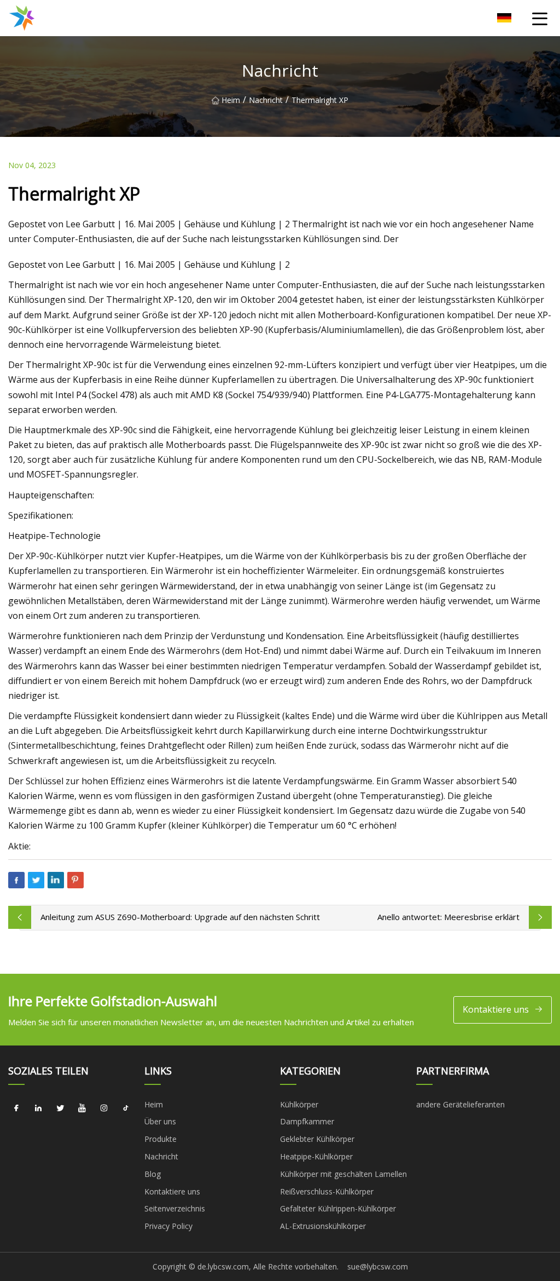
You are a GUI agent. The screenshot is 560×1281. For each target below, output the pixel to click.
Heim (230, 100)
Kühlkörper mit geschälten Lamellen (343, 1174)
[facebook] (16, 1108)
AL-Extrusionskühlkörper (323, 1226)
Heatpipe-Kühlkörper (316, 1156)
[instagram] (104, 1108)
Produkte (160, 1139)
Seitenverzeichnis (174, 1208)
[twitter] (60, 1108)
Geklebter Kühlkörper (317, 1139)
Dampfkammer (307, 1121)
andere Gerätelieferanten (460, 1104)
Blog (152, 1174)
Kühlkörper (299, 1104)
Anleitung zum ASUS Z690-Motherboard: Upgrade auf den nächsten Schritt (180, 916)
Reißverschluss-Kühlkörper (327, 1191)
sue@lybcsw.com (377, 1266)
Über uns (160, 1121)
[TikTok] (126, 1108)
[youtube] (82, 1108)
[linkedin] (38, 1108)
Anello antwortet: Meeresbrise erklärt (448, 916)
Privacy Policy (168, 1226)
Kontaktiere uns (496, 1009)
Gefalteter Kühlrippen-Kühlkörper (338, 1208)
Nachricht (266, 100)
